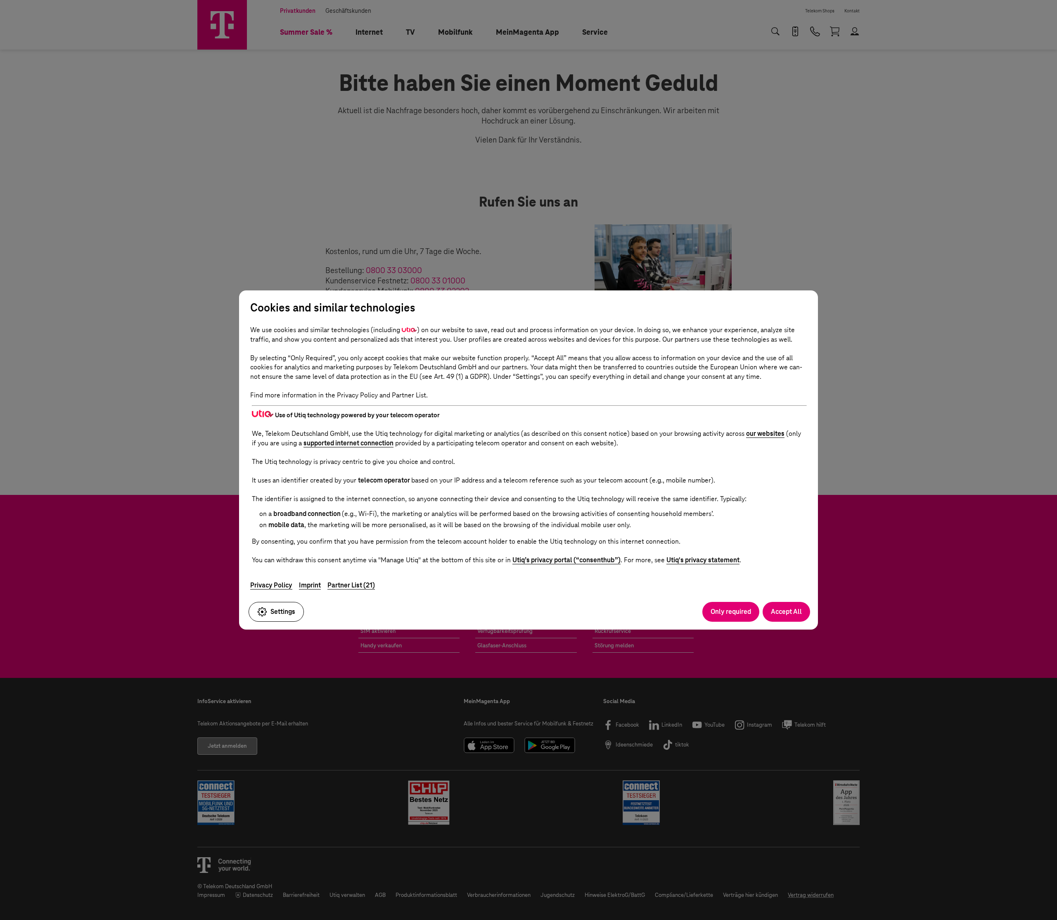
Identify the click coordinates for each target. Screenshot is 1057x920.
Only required (731, 611)
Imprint (310, 585)
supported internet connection (348, 443)
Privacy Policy (271, 585)
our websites (765, 433)
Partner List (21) (351, 585)
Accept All (786, 611)
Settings (282, 611)
